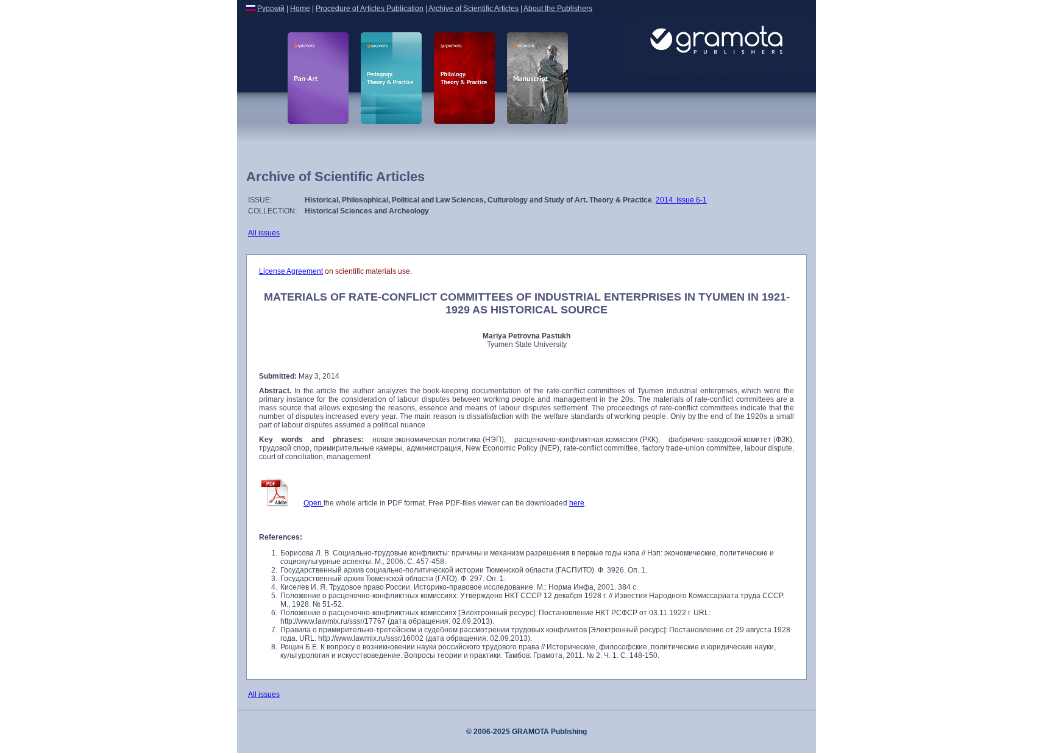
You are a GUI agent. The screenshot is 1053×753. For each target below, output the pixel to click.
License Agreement (291, 271)
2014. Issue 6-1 (681, 200)
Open (313, 503)
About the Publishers (557, 8)
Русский (271, 8)
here (576, 503)
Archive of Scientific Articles (473, 8)
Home (300, 8)
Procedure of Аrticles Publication (370, 8)
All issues (264, 233)
